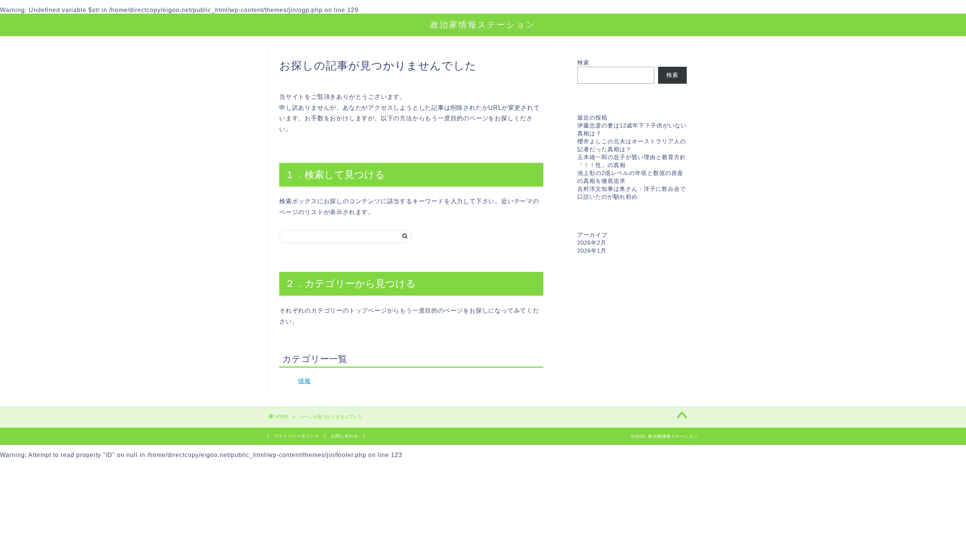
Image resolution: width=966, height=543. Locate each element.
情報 (304, 381)
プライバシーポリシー (296, 436)
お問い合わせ (344, 436)
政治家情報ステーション (483, 24)
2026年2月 (591, 242)
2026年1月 (591, 250)
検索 (583, 62)
